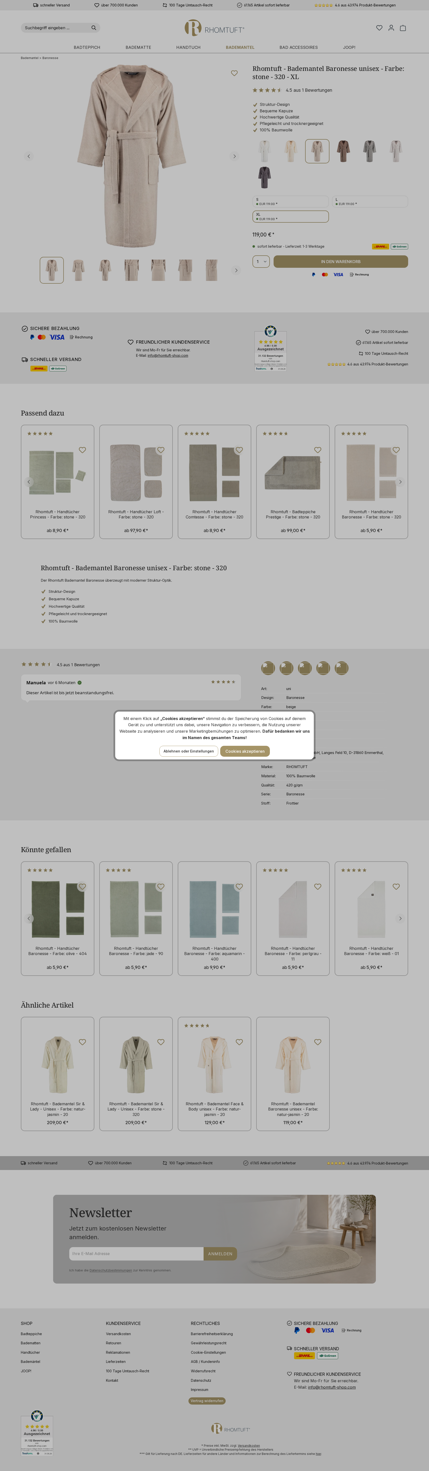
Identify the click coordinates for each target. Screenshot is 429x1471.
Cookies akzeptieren (245, 751)
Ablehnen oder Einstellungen (189, 751)
